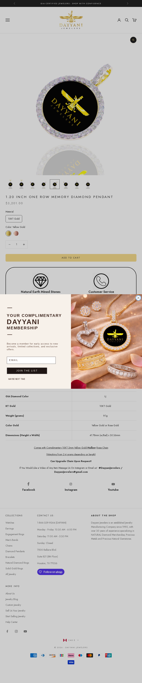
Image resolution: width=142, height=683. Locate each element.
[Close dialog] (138, 297)
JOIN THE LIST (27, 371)
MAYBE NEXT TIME (16, 379)
